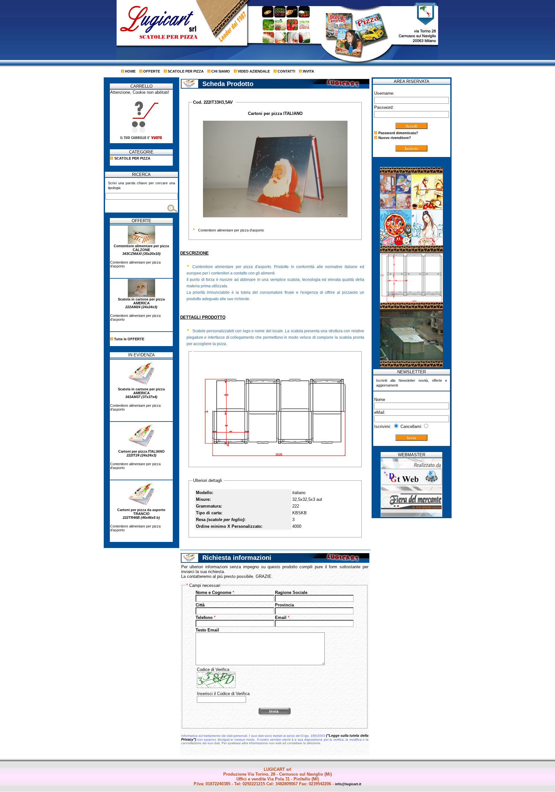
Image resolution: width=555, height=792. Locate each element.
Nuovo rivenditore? (394, 138)
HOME (130, 71)
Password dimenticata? (398, 133)
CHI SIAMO (220, 71)
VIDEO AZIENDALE (253, 71)
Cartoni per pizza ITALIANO (141, 453)
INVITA (308, 71)
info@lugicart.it (348, 784)
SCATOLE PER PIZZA (185, 71)
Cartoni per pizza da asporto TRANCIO (141, 513)
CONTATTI (286, 71)
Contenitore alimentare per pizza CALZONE (141, 250)
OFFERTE (151, 71)
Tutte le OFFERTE (128, 339)
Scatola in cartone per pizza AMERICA (141, 303)
